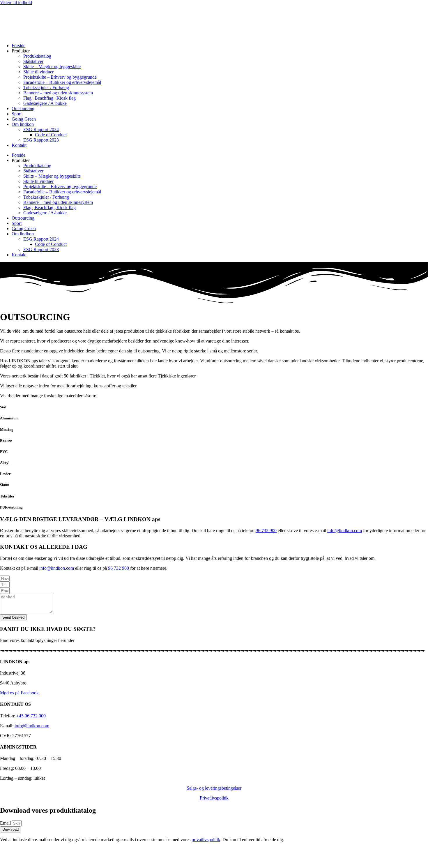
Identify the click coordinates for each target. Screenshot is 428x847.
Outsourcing (23, 108)
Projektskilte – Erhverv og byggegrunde (60, 77)
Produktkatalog (37, 56)
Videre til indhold (16, 2)
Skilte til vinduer (38, 71)
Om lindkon (23, 124)
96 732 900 (266, 530)
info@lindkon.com (344, 530)
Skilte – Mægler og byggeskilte (52, 66)
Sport (17, 113)
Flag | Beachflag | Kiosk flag (49, 98)
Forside (18, 45)
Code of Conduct (51, 134)
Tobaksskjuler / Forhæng (46, 87)
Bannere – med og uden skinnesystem (58, 92)
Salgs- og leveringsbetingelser (214, 788)
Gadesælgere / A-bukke (45, 103)
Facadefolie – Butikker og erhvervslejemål (62, 82)
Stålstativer (33, 61)
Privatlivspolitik (214, 797)
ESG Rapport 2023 (41, 139)
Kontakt (19, 145)
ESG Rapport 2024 (41, 129)
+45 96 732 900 (31, 715)
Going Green (24, 119)
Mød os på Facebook (19, 692)
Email (6, 822)
